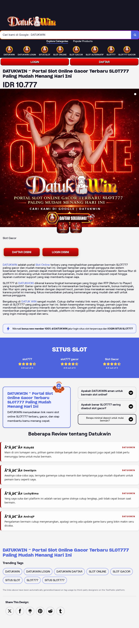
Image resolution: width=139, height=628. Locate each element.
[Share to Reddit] (50, 610)
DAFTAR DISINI (21, 252)
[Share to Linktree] (30, 610)
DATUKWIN (10, 264)
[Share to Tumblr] (60, 610)
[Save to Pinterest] (40, 610)
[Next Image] (136, 158)
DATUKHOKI (26, 283)
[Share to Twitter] (9, 610)
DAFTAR (104, 61)
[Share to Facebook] (20, 610)
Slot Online (42, 264)
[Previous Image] (3, 158)
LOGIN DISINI (60, 252)
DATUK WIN (29, 301)
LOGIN (35, 61)
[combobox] (65, 35)
